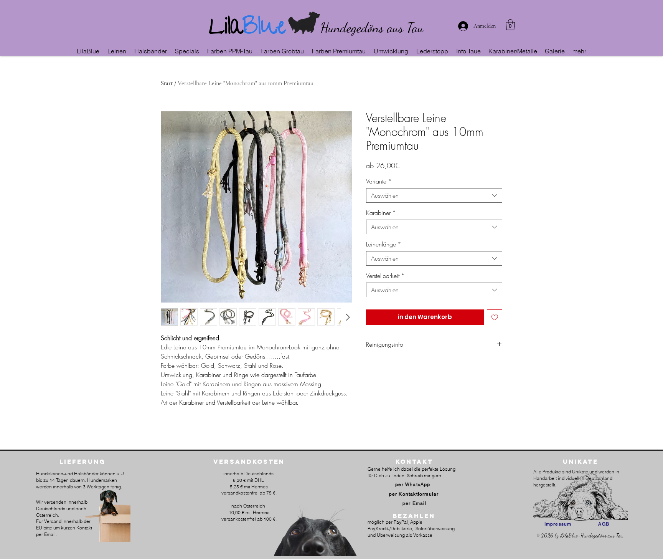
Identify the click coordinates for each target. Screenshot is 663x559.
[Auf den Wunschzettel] (495, 317)
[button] (117, 51)
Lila (225, 29)
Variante (379, 181)
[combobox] (434, 195)
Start (167, 83)
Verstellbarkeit (385, 276)
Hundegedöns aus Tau (372, 28)
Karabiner (381, 213)
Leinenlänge (383, 244)
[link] (510, 24)
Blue (264, 29)
